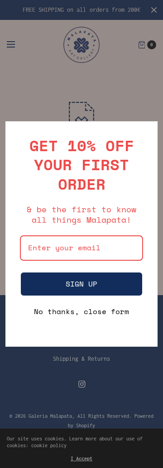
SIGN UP (81, 283)
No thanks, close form (81, 312)
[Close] (147, 132)
